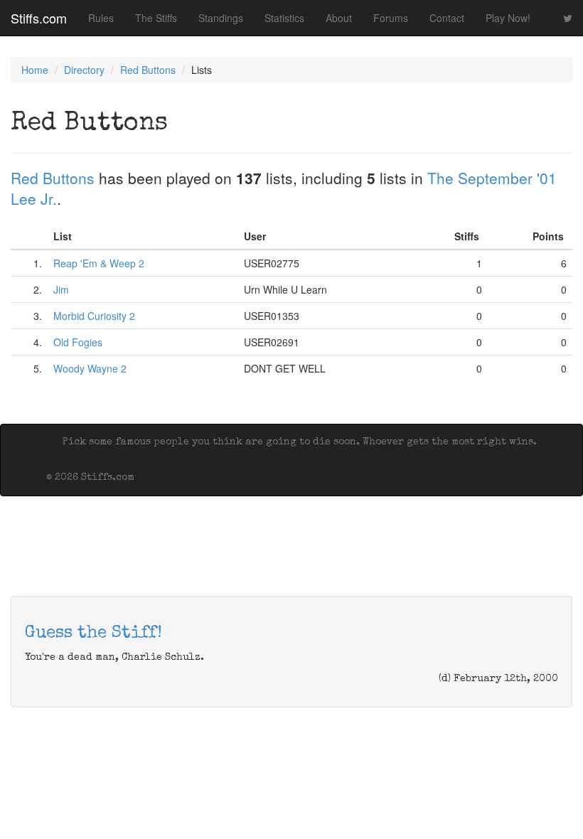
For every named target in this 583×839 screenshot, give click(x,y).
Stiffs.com (39, 18)
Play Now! (508, 18)
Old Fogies (77, 342)
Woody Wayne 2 (90, 368)
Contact (446, 18)
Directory (84, 70)
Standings (220, 18)
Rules (101, 18)
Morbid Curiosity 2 (94, 316)
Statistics (284, 18)
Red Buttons (148, 70)
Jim (61, 289)
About (339, 18)
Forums (390, 18)
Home (34, 70)
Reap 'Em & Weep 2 (98, 263)
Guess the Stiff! (93, 633)
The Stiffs (156, 18)
